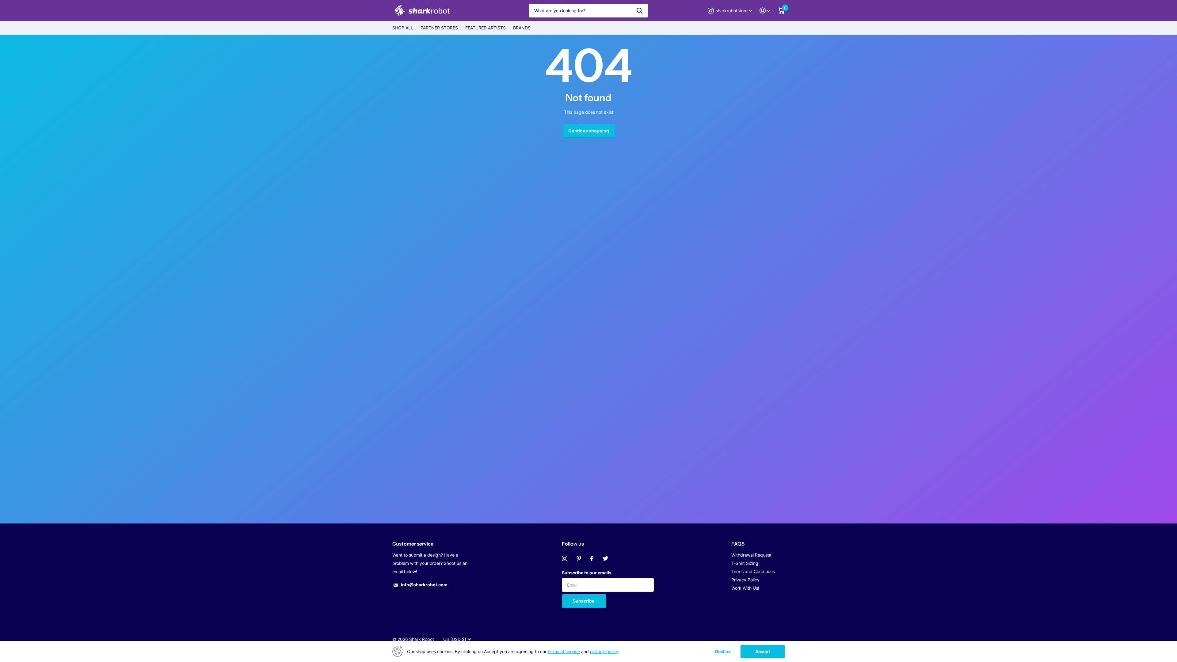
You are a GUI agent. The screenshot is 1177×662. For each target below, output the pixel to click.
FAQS (738, 544)
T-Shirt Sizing (744, 563)
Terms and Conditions (753, 571)
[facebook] (591, 558)
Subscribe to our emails (586, 572)
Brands (522, 27)
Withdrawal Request (751, 554)
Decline (723, 651)
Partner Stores (439, 27)
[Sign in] (765, 10)
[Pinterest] (579, 558)
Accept (762, 651)
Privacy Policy (745, 579)
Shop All (402, 27)
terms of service (564, 651)
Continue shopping (588, 130)
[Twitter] (605, 558)
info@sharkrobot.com (424, 584)
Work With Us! (745, 588)
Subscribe (584, 600)
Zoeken (639, 10)
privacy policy (604, 651)
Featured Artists (485, 27)
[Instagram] (564, 558)
